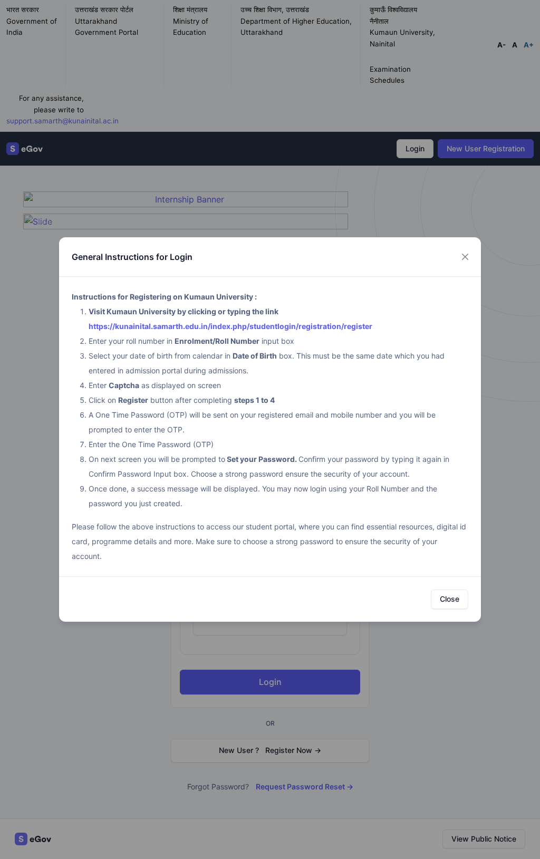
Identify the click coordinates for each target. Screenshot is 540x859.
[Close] (465, 256)
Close (449, 598)
